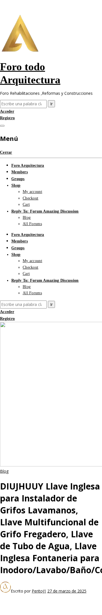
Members (19, 172)
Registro (7, 118)
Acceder (7, 111)
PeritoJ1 (39, 591)
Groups (18, 179)
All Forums (32, 224)
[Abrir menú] (2, 126)
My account (32, 192)
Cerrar (6, 152)
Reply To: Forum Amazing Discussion (45, 211)
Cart (26, 204)
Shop (15, 185)
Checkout (30, 198)
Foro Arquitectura (27, 165)
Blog (27, 217)
